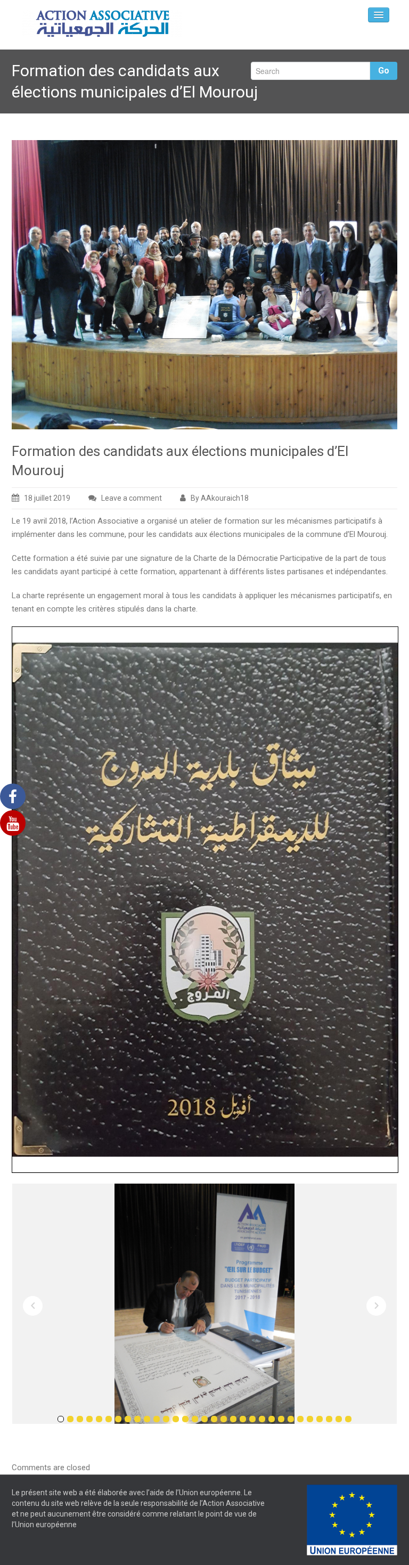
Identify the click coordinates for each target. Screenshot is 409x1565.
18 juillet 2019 (47, 498)
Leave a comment (131, 498)
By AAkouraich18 (220, 498)
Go (383, 71)
